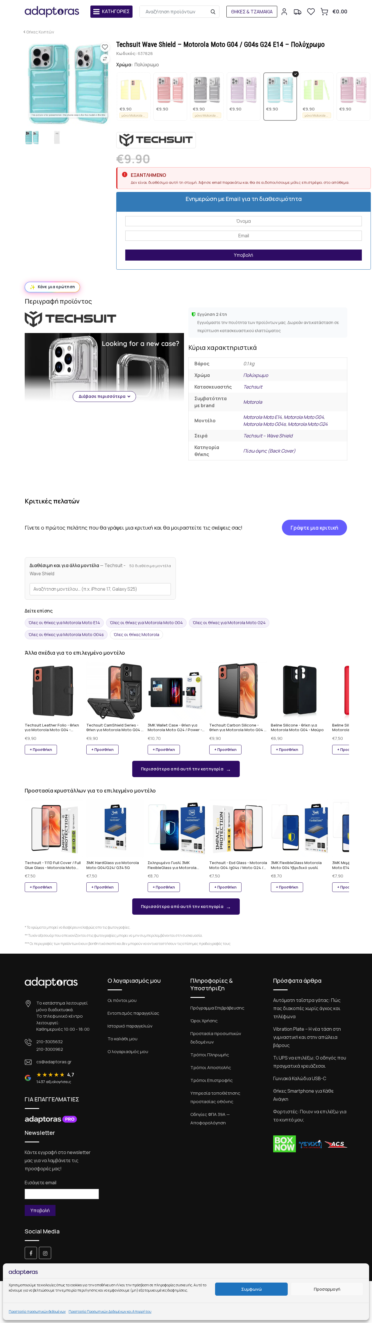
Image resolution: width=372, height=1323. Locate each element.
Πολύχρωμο (255, 375)
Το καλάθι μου (122, 1039)
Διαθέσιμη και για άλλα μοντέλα (78, 569)
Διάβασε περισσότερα (102, 396)
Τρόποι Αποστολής (210, 1067)
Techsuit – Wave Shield (267, 435)
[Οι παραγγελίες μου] (297, 11)
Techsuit (252, 387)
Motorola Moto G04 (304, 417)
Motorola (252, 402)
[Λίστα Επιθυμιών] (311, 11)
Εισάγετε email (40, 1182)
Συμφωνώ (251, 1289)
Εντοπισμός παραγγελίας (133, 1013)
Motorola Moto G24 (308, 424)
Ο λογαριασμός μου (128, 1051)
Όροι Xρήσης (204, 1021)
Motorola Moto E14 (262, 417)
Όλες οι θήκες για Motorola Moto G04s (66, 634)
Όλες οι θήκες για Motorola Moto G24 (229, 622)
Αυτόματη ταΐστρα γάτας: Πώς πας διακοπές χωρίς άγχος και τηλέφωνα (307, 1008)
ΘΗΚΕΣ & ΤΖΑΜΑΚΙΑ (252, 11)
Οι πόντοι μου (122, 1000)
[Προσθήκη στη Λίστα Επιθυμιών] (105, 47)
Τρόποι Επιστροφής (211, 1080)
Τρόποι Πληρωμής (209, 1055)
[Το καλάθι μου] (324, 11)
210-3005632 (49, 1042)
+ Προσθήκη (41, 749)
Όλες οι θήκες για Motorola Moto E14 (64, 622)
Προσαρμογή (327, 1289)
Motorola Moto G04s (264, 424)
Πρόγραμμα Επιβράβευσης (217, 1008)
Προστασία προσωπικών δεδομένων (37, 1311)
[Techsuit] (156, 140)
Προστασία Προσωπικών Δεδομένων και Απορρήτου (110, 1311)
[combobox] (100, 589)
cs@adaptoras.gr (53, 1062)
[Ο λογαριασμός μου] (284, 11)
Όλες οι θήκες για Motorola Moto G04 (146, 622)
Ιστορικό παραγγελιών (130, 1026)
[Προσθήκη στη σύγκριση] (105, 58)
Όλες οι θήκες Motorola (136, 634)
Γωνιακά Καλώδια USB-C (299, 1078)
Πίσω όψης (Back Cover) (269, 451)
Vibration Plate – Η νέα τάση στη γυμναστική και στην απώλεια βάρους (307, 1037)
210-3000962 (49, 1049)
